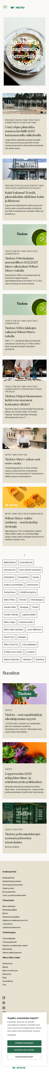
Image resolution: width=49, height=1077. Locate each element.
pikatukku (9, 120)
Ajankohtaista (12, 123)
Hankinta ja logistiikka (11, 917)
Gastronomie (32, 585)
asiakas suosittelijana (13, 585)
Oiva (4, 985)
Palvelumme (8, 964)
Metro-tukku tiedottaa (27, 120)
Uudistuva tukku (28, 123)
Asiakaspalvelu (8, 878)
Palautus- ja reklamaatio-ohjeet (15, 946)
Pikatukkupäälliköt (10, 910)
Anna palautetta (9, 892)
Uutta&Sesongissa (28, 592)
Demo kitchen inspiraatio (30, 570)
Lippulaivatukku (29, 614)
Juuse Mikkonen (34, 629)
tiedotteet (40, 659)
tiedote (8, 251)
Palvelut (37, 188)
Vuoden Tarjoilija (11, 614)
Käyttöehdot (7, 949)
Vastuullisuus (23, 186)
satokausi (27, 659)
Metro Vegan (9, 622)
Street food (9, 637)
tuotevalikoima (26, 562)
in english (30, 652)
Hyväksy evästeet (24, 1043)
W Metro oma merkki (13, 652)
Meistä (5, 967)
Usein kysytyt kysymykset (13, 885)
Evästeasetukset (24, 1057)
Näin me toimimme (10, 971)
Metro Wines (9, 600)
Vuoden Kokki (27, 389)
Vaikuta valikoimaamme (12, 953)
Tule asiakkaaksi (9, 939)
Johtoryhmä (7, 924)
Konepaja (24, 607)
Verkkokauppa (36, 600)
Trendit (35, 607)
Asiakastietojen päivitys (12, 881)
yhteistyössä (9, 570)
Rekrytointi (7, 974)
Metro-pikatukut (9, 906)
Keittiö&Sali (9, 577)
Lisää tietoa (11, 1035)
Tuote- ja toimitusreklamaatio (14, 895)
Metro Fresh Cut (11, 644)
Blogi (4, 978)
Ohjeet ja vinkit (8, 888)
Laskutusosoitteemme (11, 927)
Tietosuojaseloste (10, 942)
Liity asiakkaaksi (29, 644)
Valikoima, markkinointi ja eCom (15, 920)
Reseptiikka (23, 577)
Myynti (5, 913)
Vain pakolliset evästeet (24, 1050)
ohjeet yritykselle (11, 659)
